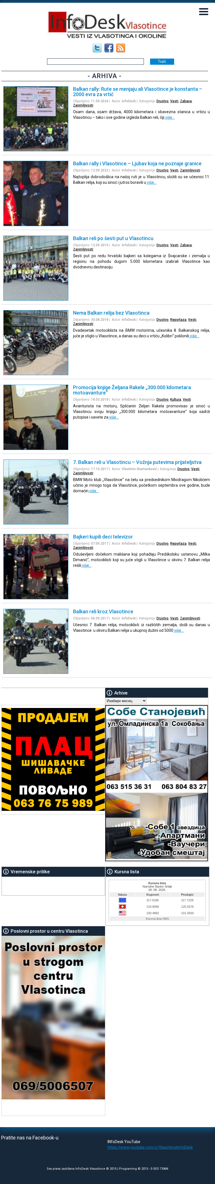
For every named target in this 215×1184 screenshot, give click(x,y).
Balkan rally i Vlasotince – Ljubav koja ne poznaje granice (137, 163)
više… (169, 117)
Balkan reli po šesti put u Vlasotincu (113, 238)
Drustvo (162, 101)
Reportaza (178, 320)
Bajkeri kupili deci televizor (103, 537)
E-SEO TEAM (159, 1169)
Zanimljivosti (83, 105)
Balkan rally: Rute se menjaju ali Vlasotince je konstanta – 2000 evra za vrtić (137, 91)
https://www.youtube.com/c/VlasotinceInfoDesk (150, 1147)
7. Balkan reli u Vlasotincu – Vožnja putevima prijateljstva (137, 462)
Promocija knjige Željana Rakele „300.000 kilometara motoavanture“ (132, 390)
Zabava (186, 101)
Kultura (175, 399)
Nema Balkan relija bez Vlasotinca (111, 313)
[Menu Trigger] (204, 11)
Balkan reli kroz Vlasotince (103, 611)
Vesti (174, 101)
